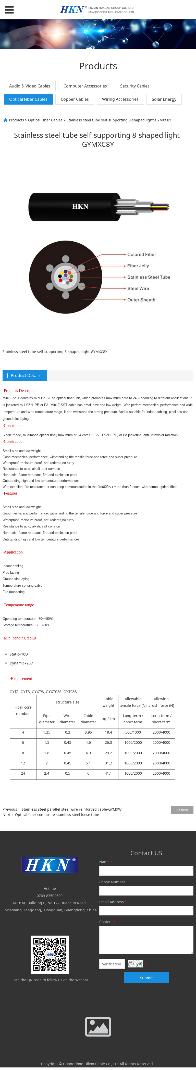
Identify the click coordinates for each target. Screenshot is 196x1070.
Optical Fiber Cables (28, 99)
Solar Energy (164, 99)
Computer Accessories (85, 86)
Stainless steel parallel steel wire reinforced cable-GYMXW (71, 809)
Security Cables (135, 86)
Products (16, 120)
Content (107, 921)
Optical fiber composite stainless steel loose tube (57, 814)
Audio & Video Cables (29, 86)
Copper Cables (75, 99)
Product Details (26, 375)
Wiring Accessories (120, 99)
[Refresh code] (135, 963)
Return (182, 810)
